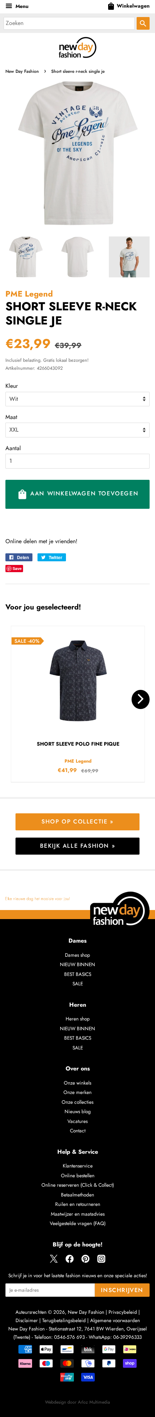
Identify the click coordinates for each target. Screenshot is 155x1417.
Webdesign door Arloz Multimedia (77, 1402)
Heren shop (78, 1018)
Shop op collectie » (77, 821)
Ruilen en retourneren (77, 1204)
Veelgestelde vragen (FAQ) (78, 1223)
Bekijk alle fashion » (77, 846)
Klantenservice (78, 1165)
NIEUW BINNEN (77, 964)
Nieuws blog (78, 1111)
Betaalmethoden (77, 1194)
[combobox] (69, 23)
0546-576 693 (69, 1337)
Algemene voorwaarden (115, 1320)
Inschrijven (122, 1290)
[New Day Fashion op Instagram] (101, 1261)
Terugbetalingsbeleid (64, 1320)
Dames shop (77, 955)
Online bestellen (77, 1175)
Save (17, 568)
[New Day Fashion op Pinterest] (85, 1261)
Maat (11, 417)
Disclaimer (26, 1320)
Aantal (13, 448)
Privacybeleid (122, 1312)
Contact (77, 1130)
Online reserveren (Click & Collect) (77, 1184)
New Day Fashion (22, 71)
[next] (141, 699)
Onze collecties (77, 1102)
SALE (77, 983)
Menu (21, 6)
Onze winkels (77, 1082)
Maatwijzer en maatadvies (78, 1213)
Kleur (11, 386)
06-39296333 (127, 1337)
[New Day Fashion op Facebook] (69, 1261)
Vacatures (77, 1121)
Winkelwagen (128, 6)
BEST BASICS (77, 974)
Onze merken (77, 1092)
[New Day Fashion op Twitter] (53, 1261)
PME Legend (29, 293)
